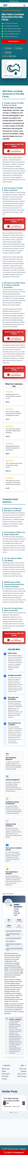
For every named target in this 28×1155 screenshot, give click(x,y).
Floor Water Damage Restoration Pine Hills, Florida (11, 1100)
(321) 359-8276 (14, 1)
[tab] (10, 1112)
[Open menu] (24, 5)
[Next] (23, 1103)
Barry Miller (8, 1106)
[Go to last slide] (4, 1103)
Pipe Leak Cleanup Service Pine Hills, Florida (22, 1071)
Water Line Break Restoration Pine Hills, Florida (6, 1072)
